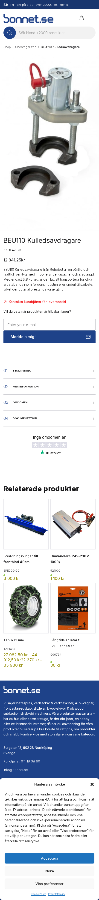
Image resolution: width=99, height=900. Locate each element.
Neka (49, 871)
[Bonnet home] (28, 18)
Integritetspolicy (56, 894)
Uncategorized (25, 47)
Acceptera (49, 858)
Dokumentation (25, 418)
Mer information (26, 386)
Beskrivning (22, 370)
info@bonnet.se (15, 770)
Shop (7, 47)
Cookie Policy (38, 894)
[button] (92, 784)
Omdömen (20, 402)
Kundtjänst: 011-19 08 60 (21, 761)
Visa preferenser (49, 884)
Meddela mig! (23, 336)
